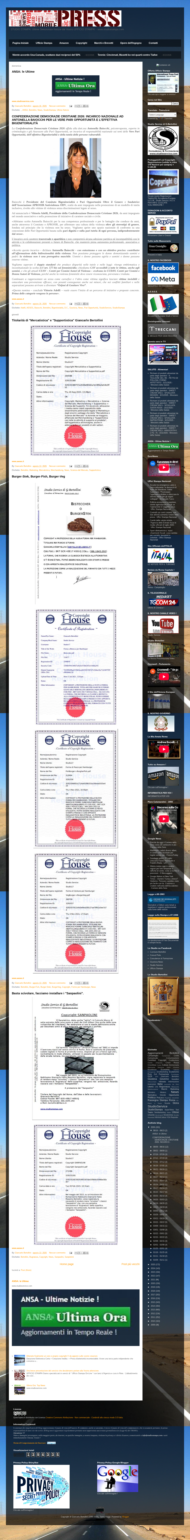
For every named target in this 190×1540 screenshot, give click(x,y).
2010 (153, 1321)
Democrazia (174, 1065)
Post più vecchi (131, 1264)
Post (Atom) (26, 1270)
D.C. (66, 308)
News (40, 110)
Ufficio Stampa (44, 43)
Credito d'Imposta (155, 1063)
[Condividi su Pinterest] (87, 106)
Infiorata (162, 1081)
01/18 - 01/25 (159, 1252)
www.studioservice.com (23, 101)
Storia (176, 1103)
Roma (172, 1100)
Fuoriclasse (175, 1074)
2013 (153, 1310)
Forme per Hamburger (80, 987)
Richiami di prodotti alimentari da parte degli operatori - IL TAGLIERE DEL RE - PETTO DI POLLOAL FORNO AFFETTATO (164, 378)
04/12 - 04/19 (159, 1207)
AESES (30, 308)
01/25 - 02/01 (159, 1248)
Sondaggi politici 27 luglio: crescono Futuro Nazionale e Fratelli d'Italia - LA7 (162, 860)
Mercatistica (44, 470)
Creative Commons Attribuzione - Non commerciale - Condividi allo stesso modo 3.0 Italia (84, 1417)
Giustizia (73, 308)
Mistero (163, 1092)
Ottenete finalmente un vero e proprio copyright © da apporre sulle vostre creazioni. (62, 1356)
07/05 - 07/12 (159, 1162)
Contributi (152, 1060)
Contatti (153, 43)
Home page (67, 1264)
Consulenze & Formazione (161, 958)
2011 (153, 1317)
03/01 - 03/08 (159, 1230)
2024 (153, 1268)
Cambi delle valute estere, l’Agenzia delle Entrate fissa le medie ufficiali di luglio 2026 (163, 522)
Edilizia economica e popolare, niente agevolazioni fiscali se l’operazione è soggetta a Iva (163, 504)
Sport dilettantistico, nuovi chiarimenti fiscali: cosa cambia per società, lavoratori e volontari (163, 534)
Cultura (165, 1065)
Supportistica (94, 470)
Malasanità (175, 1087)
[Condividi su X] (81, 106)
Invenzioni (152, 1084)
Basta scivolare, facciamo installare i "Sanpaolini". (48, 993)
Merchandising (57, 470)
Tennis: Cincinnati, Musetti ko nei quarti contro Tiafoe (127, 55)
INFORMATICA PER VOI (158, 796)
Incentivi (175, 1079)
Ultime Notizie (63, 110)
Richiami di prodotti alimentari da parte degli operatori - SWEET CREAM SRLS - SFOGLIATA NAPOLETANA (164, 416)
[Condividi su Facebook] (84, 106)
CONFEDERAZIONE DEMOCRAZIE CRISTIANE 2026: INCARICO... (165, 1139)
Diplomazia (151, 1067)
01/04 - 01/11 (159, 1260)
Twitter (169, 1112)
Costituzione (174, 1060)
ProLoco (160, 1098)
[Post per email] (70, 106)
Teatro (150, 1112)
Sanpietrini (69, 1257)
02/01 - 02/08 (159, 1245)
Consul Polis (155, 955)
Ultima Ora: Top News (35, 1385)
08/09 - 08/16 (159, 1147)
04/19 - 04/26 (159, 1203)
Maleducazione (153, 1089)
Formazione (164, 1074)
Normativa (152, 1095)
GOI (156, 1076)
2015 (153, 1302)
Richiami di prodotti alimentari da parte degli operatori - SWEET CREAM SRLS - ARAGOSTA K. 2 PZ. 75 (164, 429)
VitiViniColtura (160, 1117)
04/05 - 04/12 (159, 1211)
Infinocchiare (152, 1082)
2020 (153, 1283)
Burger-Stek (46, 987)
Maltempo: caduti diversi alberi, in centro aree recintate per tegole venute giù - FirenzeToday (164, 852)
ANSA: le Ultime (23, 71)
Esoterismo (174, 1072)
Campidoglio (153, 1055)
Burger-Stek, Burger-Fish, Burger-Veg (38, 476)
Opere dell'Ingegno (131, 43)
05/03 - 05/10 (159, 1196)
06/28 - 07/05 (159, 1166)
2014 (153, 1306)
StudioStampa (49, 110)
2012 (153, 1313)
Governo (164, 1079)
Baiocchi (38, 308)
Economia (165, 1069)
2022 (153, 1276)
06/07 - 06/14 (159, 1177)
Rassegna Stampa (158, 1100)
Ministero (151, 1092)
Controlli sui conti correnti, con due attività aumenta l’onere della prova (164, 514)
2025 (153, 1264)
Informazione (173, 1082)
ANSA (25, 110)
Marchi (164, 1089)
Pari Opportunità (91, 308)
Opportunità (174, 1095)
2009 (153, 1325)
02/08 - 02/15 (159, 1241)
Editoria (176, 1070)
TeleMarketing (160, 1112)
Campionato (166, 1056)
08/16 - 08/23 (159, 1130)
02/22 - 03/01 (159, 1233)
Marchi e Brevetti (103, 43)
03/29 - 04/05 (159, 1214)
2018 (153, 1291)
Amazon (64, 43)
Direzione (161, 1067)
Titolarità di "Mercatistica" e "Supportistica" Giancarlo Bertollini (57, 320)
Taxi (177, 1110)
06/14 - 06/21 (159, 1173)
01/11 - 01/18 (159, 1256)
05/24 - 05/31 (159, 1184)
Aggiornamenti (155, 1053)
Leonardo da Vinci (171, 1084)
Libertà (150, 1087)
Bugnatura (33, 1257)
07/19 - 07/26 (159, 1154)
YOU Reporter (172, 1117)
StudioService (105, 308)
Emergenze (152, 1072)
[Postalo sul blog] (78, 106)
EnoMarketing (162, 1072)
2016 (153, 1298)
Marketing (33, 470)
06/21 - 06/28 (159, 1169)
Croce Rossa (172, 1063)
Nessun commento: (57, 106)
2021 (153, 1280)
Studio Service (156, 965)
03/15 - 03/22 (159, 1222)
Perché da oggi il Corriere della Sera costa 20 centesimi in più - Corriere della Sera (163, 844)
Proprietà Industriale (172, 1098)
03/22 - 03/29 (159, 1218)
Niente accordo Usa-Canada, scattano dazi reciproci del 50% (46, 55)
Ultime (175, 1112)
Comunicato (153, 1058)
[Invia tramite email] (76, 106)
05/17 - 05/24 (159, 1188)
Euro (150, 1074)
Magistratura (164, 1087)
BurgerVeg (56, 987)
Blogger (125, 1517)
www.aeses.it (18, 299)
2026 (153, 1127)
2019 (153, 1287)
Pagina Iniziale (20, 43)
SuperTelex (169, 1110)
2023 (153, 1272)
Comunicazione (172, 1058)
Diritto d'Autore (173, 1067)
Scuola (167, 1103)
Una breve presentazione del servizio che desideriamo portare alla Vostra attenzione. (62, 1371)
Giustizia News (156, 962)
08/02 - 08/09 (159, 1151)
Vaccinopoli (159, 1115)
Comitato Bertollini (158, 952)
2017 (153, 1295)
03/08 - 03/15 (159, 1226)
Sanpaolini (59, 1257)
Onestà (163, 1095)
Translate (168, 118)
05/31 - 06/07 (159, 1181)
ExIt (155, 1074)
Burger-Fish (34, 987)
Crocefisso (152, 1065)
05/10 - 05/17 (159, 1192)
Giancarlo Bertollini (170, 1076)
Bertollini (32, 110)
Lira (156, 1087)
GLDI (150, 1076)
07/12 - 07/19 (159, 1158)
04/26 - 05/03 (159, 1199)
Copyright (81, 43)
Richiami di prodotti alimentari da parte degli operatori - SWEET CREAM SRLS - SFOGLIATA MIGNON (164, 391)
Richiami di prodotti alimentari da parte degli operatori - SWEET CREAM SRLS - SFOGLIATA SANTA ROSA (164, 404)
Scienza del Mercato (79, 470)
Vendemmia (168, 1115)
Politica (152, 1097)
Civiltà (176, 1056)
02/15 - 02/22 (159, 1237)
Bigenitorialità (57, 308)
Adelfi (23, 308)
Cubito (159, 1065)
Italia (160, 1084)
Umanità (151, 1115)
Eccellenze (152, 1070)
